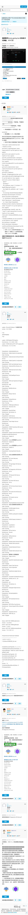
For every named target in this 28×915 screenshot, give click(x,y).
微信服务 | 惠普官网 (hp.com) (10, 264)
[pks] (4, 29)
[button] (25, 28)
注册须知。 (15, 912)
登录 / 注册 (23, 6)
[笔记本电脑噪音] (8, 24)
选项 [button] (26, 13)
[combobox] (14, 10)
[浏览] (2, 6)
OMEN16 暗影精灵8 (10, 92)
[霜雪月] (4, 686)
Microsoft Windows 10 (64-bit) (12, 89)
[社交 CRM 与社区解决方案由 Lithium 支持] (17, 906)
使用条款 (10, 912)
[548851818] (4, 832)
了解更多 (14, 21)
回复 (5, 97)
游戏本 (4, 13)
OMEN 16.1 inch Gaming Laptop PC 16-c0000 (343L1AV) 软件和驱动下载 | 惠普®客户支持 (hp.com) (12, 724)
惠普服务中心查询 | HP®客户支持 (11, 267)
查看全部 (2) (8, 94)
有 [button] (15, 307)
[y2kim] (4, 108)
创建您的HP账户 (6, 21)
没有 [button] (19, 307)
